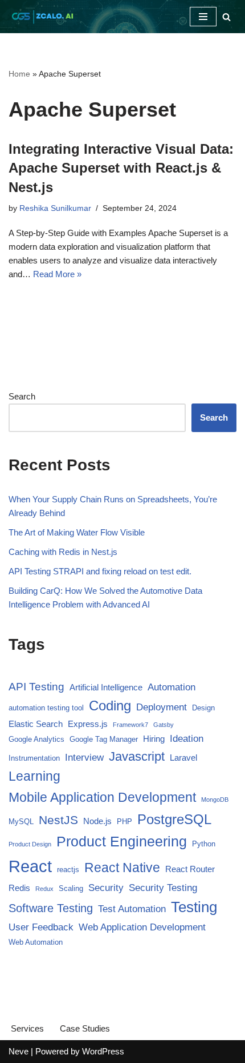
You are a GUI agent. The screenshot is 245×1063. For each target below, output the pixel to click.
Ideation (186, 738)
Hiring (154, 739)
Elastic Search (36, 724)
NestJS (58, 819)
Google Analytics (36, 739)
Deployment (161, 707)
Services (27, 1028)
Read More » (57, 274)
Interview (84, 757)
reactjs (68, 869)
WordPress (103, 1051)
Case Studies (85, 1028)
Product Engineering (121, 841)
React (30, 866)
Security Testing (163, 887)
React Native (122, 867)
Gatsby (163, 724)
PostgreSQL (174, 819)
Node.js (97, 821)
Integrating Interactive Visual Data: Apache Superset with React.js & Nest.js (121, 168)
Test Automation (132, 909)
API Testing (36, 687)
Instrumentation (34, 758)
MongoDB (214, 799)
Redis (19, 888)
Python (203, 844)
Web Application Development (142, 927)
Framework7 (130, 724)
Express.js (88, 724)
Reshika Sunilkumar (55, 208)
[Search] (226, 17)
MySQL (21, 821)
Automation (171, 687)
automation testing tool (46, 708)
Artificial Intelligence (106, 687)
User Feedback (41, 927)
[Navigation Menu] (203, 16)
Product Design (30, 844)
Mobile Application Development (102, 797)
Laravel (183, 757)
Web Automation (36, 942)
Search (22, 396)
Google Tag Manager (104, 739)
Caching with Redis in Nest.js (63, 552)
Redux (44, 888)
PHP (124, 821)
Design (203, 708)
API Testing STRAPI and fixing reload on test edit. (100, 571)
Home (19, 73)
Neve (18, 1051)
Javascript (137, 756)
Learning (34, 776)
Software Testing (51, 908)
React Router (190, 869)
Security (106, 887)
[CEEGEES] (43, 16)
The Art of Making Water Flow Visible (77, 532)
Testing (194, 907)
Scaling (71, 888)
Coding (110, 705)
